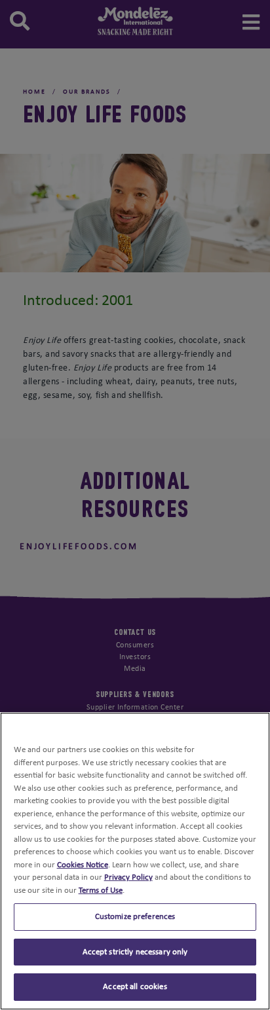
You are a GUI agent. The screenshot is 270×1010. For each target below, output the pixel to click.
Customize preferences (135, 916)
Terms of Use (101, 890)
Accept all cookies (134, 987)
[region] (135, 861)
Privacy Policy (128, 877)
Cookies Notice (82, 865)
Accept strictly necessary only (135, 952)
